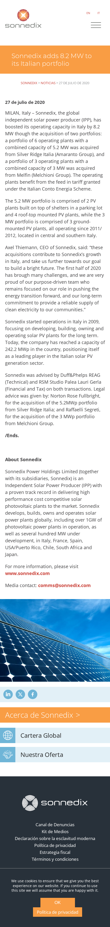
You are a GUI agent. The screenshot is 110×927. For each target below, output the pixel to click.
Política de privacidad (55, 845)
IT (98, 13)
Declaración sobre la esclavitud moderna (55, 838)
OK (57, 902)
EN (88, 13)
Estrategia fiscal (55, 852)
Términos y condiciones (55, 859)
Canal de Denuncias (55, 824)
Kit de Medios (55, 831)
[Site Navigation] (96, 25)
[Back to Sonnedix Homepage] (23, 18)
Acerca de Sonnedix (39, 715)
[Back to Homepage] (55, 803)
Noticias (48, 83)
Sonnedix (29, 83)
